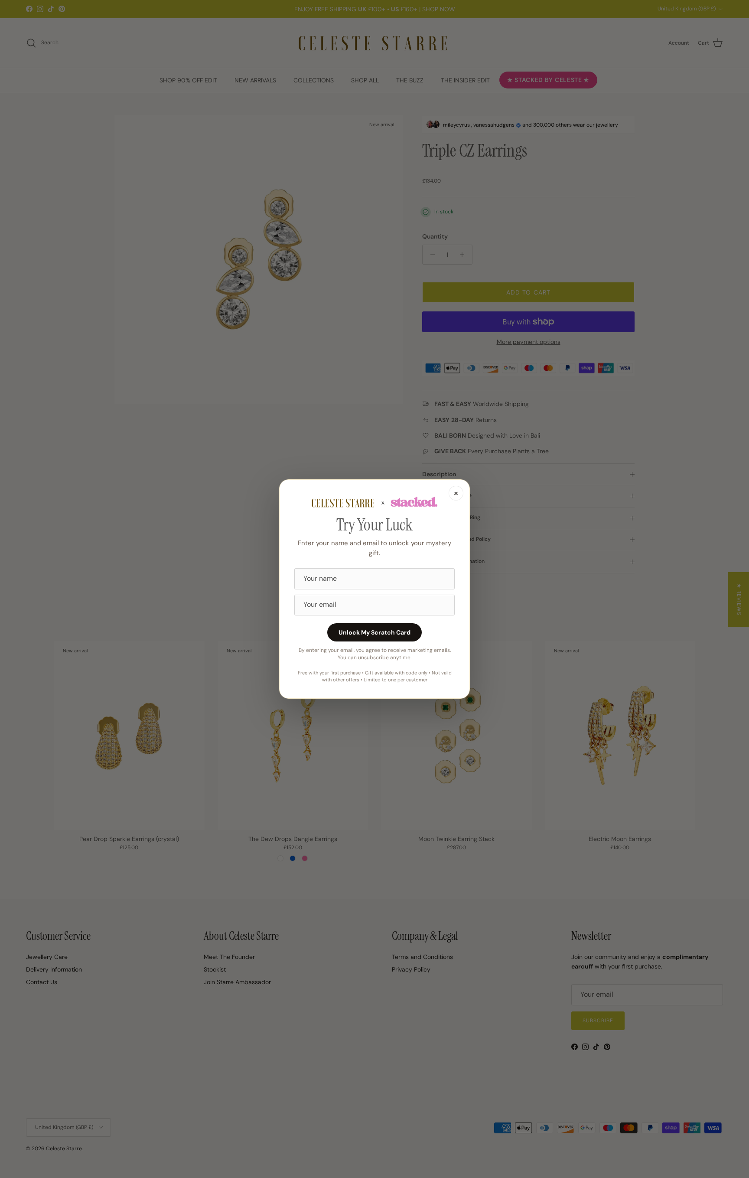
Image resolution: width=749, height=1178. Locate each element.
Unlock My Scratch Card (374, 632)
